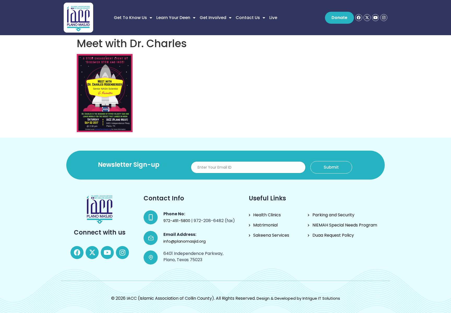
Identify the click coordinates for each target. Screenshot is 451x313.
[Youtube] (375, 17)
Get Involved (213, 18)
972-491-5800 (177, 220)
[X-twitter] (367, 17)
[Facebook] (358, 17)
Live (273, 18)
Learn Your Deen (173, 18)
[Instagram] (383, 17)
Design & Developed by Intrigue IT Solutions (298, 298)
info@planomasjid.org (184, 241)
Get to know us (130, 18)
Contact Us (248, 18)
